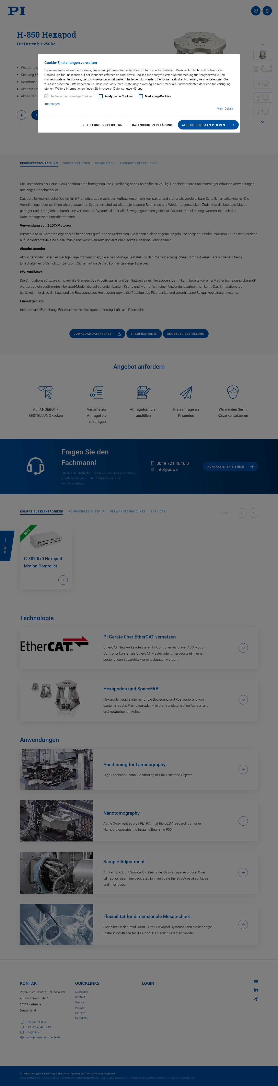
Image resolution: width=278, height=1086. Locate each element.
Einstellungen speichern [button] (101, 125)
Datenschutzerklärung (152, 125)
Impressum (52, 104)
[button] (208, 124)
